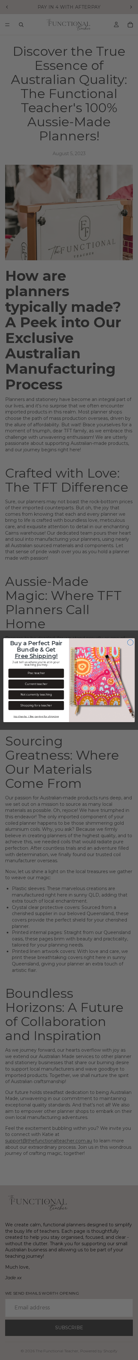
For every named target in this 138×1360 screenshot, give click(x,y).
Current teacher (36, 683)
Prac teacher (36, 673)
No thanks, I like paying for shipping (36, 716)
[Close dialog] (130, 642)
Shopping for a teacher (36, 705)
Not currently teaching (36, 694)
